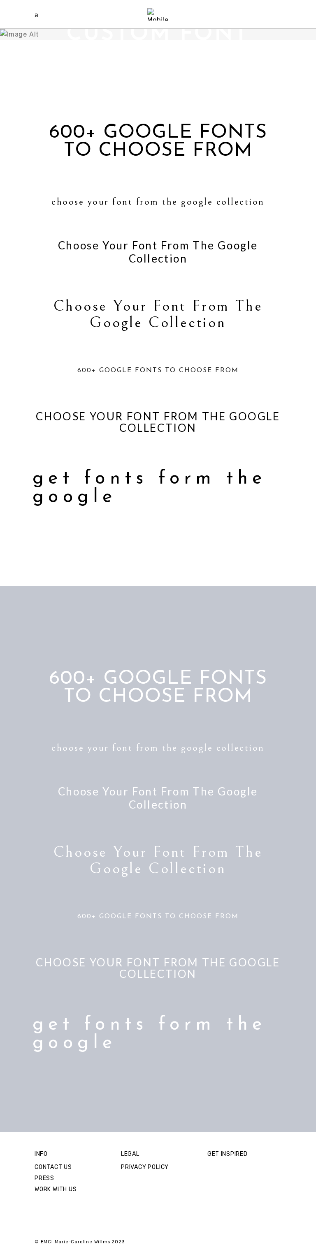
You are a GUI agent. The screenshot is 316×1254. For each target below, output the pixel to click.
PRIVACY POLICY (145, 1167)
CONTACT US (53, 1167)
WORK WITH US (56, 1189)
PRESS (44, 1178)
